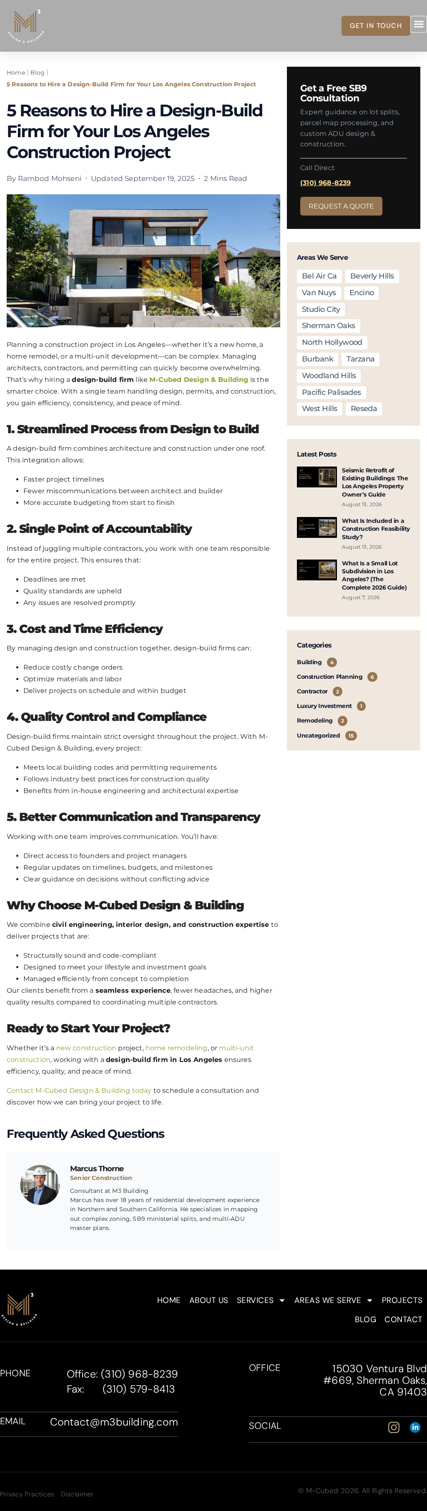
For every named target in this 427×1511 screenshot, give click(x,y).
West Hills (319, 408)
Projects (402, 1300)
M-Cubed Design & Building (198, 380)
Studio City (321, 309)
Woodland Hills (329, 375)
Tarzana (360, 359)
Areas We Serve (328, 1300)
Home (169, 1300)
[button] (418, 24)
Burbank (317, 359)
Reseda (364, 408)
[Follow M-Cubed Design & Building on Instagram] (396, 1427)
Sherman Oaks (328, 325)
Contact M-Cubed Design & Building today (79, 1090)
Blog (365, 1319)
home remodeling (176, 1048)
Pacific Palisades (331, 392)
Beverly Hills (372, 276)
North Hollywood (332, 342)
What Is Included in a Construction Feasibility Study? (376, 529)
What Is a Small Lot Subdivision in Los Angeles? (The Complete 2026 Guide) (374, 575)
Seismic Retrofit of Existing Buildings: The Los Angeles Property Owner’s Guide (375, 482)
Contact (403, 1319)
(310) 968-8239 (325, 183)
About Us (209, 1300)
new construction (85, 1048)
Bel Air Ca (319, 276)
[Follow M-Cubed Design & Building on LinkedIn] (418, 1427)
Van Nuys (319, 292)
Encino (361, 292)
